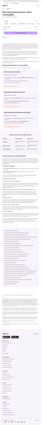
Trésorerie (6, 23)
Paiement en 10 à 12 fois (6, 388)
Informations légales (6, 404)
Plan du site (37, 420)
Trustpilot (4, 37)
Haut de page (36, 333)
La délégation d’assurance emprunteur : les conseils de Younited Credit (17, 268)
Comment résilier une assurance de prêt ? (11, 247)
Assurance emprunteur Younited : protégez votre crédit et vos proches (16, 232)
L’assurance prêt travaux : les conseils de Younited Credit (14, 264)
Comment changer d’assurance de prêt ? (11, 241)
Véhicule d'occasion (22, 23)
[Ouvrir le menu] (38, 5)
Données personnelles (6, 410)
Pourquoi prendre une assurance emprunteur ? (12, 277)
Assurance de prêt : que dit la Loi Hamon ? (11, 230)
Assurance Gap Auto (6, 379)
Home (3, 8)
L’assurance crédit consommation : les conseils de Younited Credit (16, 253)
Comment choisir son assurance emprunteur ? (12, 243)
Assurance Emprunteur (6, 374)
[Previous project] (34, 21)
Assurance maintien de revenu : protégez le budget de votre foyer (15, 234)
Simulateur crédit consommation (8, 358)
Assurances (4, 372)
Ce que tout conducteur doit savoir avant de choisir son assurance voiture (17, 239)
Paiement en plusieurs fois (7, 384)
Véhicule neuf (13, 23)
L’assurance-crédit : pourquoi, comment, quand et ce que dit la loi (16, 266)
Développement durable (6, 398)
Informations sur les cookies (7, 412)
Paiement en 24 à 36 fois (6, 391)
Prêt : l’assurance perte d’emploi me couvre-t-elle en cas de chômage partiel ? (18, 279)
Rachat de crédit (5, 353)
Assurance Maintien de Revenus (8, 377)
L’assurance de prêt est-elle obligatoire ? (11, 258)
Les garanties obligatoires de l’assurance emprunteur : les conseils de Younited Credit (19, 273)
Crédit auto (4, 349)
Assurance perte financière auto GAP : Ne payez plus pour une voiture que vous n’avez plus (20, 236)
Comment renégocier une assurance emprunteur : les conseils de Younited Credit (18, 245)
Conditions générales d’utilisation (8, 414)
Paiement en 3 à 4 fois (6, 386)
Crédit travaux (4, 347)
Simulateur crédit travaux (6, 365)
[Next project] (36, 21)
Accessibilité (4, 406)
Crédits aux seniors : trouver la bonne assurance (12, 249)
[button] (35, 27)
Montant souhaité (7, 26)
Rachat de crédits (31, 23)
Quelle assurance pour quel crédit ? (10, 283)
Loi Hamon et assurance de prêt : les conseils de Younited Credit (15, 275)
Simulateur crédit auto (6, 363)
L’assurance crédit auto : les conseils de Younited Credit (14, 251)
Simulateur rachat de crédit (7, 367)
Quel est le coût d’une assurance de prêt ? (11, 281)
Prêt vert (3, 351)
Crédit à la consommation (7, 342)
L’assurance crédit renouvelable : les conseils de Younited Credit (15, 256)
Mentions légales (5, 408)
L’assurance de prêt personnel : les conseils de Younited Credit (15, 260)
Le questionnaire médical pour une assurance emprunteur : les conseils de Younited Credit (20, 270)
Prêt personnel (5, 344)
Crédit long (4, 393)
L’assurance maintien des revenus (10, 262)
